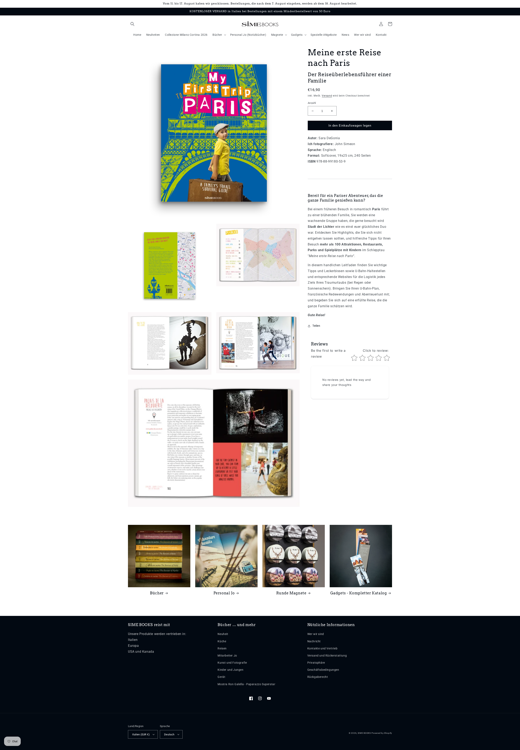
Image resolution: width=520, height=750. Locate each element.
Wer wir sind (315, 634)
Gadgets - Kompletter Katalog (358, 593)
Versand (327, 95)
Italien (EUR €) (141, 734)
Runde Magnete (291, 593)
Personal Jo (224, 593)
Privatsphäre (316, 662)
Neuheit (223, 634)
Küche (222, 641)
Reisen (222, 648)
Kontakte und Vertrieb (322, 648)
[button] (132, 24)
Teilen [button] (316, 326)
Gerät (221, 676)
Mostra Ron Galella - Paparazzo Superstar (246, 684)
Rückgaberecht (317, 676)
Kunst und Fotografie (232, 662)
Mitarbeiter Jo (227, 655)
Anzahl (312, 102)
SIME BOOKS (364, 733)
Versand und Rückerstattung (327, 655)
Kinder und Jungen (230, 669)
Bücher (157, 593)
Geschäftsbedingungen (323, 669)
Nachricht (314, 641)
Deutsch (169, 734)
